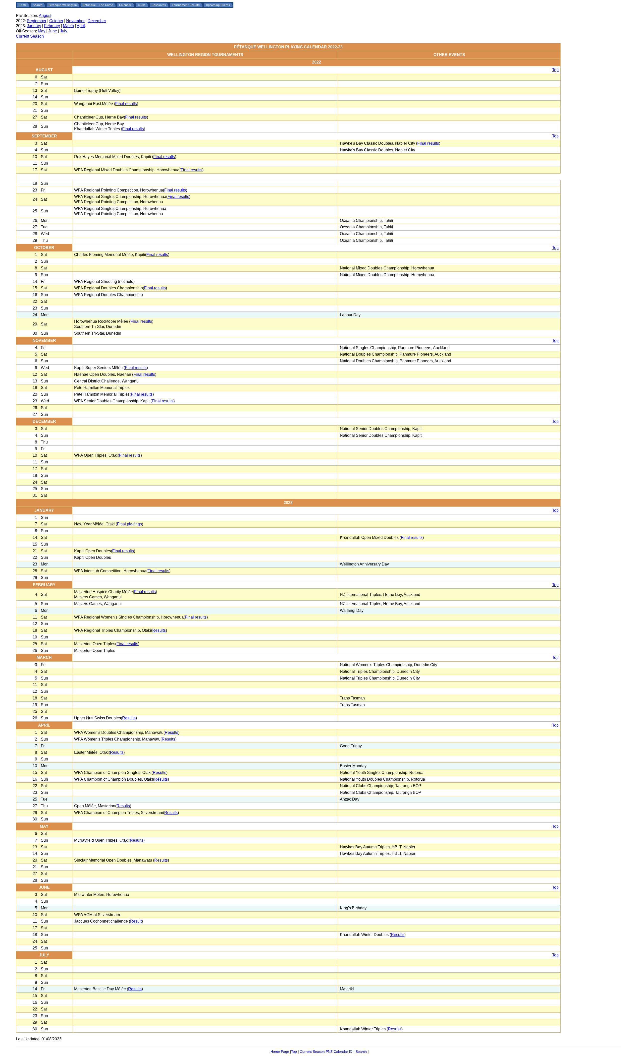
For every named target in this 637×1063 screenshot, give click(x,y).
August (45, 15)
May (41, 31)
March (68, 26)
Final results (126, 104)
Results (159, 630)
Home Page (279, 1052)
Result (136, 921)
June (52, 31)
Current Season (30, 36)
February (52, 26)
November (75, 21)
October (56, 21)
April (81, 26)
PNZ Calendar (337, 1052)
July (63, 31)
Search (361, 1052)
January (34, 26)
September (36, 21)
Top (555, 70)
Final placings (129, 524)
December (97, 21)
